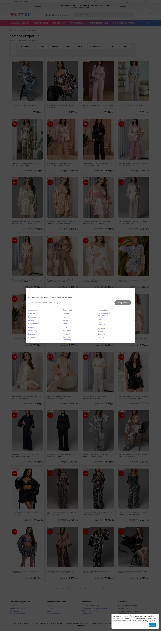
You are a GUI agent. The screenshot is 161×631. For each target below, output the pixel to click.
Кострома (67, 330)
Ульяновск (102, 328)
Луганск (101, 337)
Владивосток (33, 324)
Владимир (32, 327)
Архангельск (33, 310)
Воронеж (31, 334)
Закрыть (132, 291)
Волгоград (32, 330)
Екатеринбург (68, 310)
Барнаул (31, 313)
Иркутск (66, 320)
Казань (66, 324)
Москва (66, 334)
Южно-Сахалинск (102, 333)
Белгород (32, 317)
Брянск (31, 320)
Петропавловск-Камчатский (104, 314)
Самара (101, 319)
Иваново (66, 313)
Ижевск (66, 317)
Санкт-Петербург (102, 323)
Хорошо (152, 625)
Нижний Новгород (67, 338)
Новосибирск (103, 310)
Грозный (31, 337)
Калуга (65, 327)
